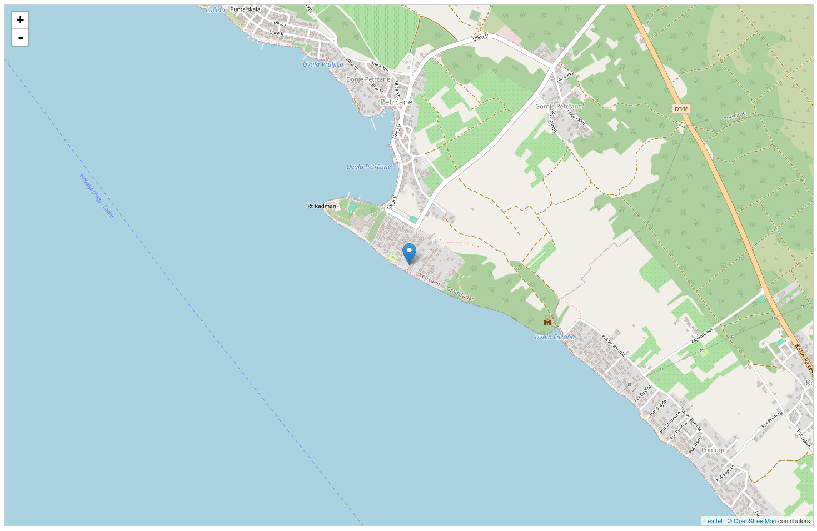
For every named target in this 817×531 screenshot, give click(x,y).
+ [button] (20, 20)
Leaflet (713, 520)
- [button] (20, 37)
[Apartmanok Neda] (409, 254)
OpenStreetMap (755, 520)
